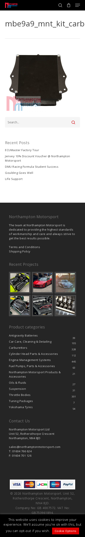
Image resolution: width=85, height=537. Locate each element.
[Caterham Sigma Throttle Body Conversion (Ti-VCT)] (20, 305)
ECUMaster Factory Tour (22, 150)
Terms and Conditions (24, 247)
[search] (60, 5)
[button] (77, 5)
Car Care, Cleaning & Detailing (30, 342)
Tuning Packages (21, 401)
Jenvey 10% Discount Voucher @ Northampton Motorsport (37, 158)
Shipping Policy (20, 251)
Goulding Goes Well (19, 173)
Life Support (13, 179)
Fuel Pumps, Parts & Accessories (32, 366)
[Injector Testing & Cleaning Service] (65, 305)
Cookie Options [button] (65, 531)
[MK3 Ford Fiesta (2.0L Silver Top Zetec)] (42, 305)
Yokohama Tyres (21, 407)
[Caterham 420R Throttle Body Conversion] (20, 283)
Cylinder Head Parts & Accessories (33, 354)
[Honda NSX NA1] (42, 283)
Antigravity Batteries (23, 335)
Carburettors (18, 348)
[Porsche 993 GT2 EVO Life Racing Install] (65, 283)
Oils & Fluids (17, 383)
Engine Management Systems (30, 360)
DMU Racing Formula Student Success (31, 167)
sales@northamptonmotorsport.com (35, 447)
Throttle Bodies (20, 395)
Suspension (17, 389)
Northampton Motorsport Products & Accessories (35, 374)
